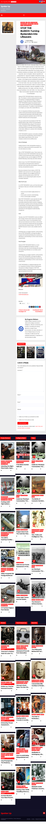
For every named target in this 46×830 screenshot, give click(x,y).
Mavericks (38, 599)
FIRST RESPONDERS (34, 22)
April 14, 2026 (20, 568)
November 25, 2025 (21, 722)
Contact (32, 818)
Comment (20, 370)
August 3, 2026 (5, 655)
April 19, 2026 (20, 536)
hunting (18, 647)
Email (19, 402)
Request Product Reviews (40, 818)
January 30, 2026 (6, 690)
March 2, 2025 (36, 756)
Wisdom (42, 714)
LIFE (11, 682)
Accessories (3, 568)
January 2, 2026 (6, 727)
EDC (26, 22)
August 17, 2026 (6, 470)
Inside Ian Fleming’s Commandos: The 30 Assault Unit (23, 501)
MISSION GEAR (3, 462)
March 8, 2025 (36, 720)
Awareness (23, 22)
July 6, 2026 (5, 577)
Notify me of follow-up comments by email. (29, 416)
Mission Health (11, 498)
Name (19, 394)
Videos (38, 750)
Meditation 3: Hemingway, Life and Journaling (37, 754)
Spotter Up (5, 6)
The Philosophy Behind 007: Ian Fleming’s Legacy (37, 651)
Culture (7, 682)
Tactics (2, 571)
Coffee (41, 747)
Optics (8, 462)
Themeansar (3, 819)
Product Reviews (4, 535)
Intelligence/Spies (20, 462)
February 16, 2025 (37, 790)
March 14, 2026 (21, 601)
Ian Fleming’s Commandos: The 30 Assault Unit (38, 571)
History (18, 495)
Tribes (33, 462)
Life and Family (4, 647)
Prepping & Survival (27, 25)
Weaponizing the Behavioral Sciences (6, 649)
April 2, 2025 (36, 573)
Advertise (28, 818)
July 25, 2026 (20, 468)
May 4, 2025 (35, 653)
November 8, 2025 (6, 799)
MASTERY (2, 755)
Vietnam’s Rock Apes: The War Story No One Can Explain (22, 687)
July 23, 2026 (5, 506)
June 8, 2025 (20, 759)
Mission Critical (4, 498)
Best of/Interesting (35, 495)
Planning (3, 718)
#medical (35, 42)
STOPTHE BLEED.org (23, 294)
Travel (25, 683)
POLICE (22, 25)
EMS (29, 22)
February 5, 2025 (37, 606)
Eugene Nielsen (29, 40)
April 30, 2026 (20, 503)
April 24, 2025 (36, 503)
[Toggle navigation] (24, 15)
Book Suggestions (35, 747)
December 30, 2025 (21, 689)
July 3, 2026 (5, 612)
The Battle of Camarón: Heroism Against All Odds (38, 501)
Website (19, 409)
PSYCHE (11, 755)
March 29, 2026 (21, 655)
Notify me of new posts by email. (26, 419)
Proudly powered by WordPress (7, 818)
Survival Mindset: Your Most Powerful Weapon (7, 797)
